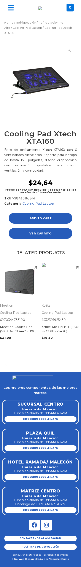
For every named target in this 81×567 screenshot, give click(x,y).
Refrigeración (26, 22)
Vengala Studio (59, 559)
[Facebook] (34, 525)
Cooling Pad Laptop (27, 27)
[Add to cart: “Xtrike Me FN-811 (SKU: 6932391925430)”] (77, 267)
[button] (6, 364)
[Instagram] (46, 525)
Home (9, 22)
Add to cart (41, 218)
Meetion (6, 305)
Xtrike (46, 305)
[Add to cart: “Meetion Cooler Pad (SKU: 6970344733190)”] (35, 267)
